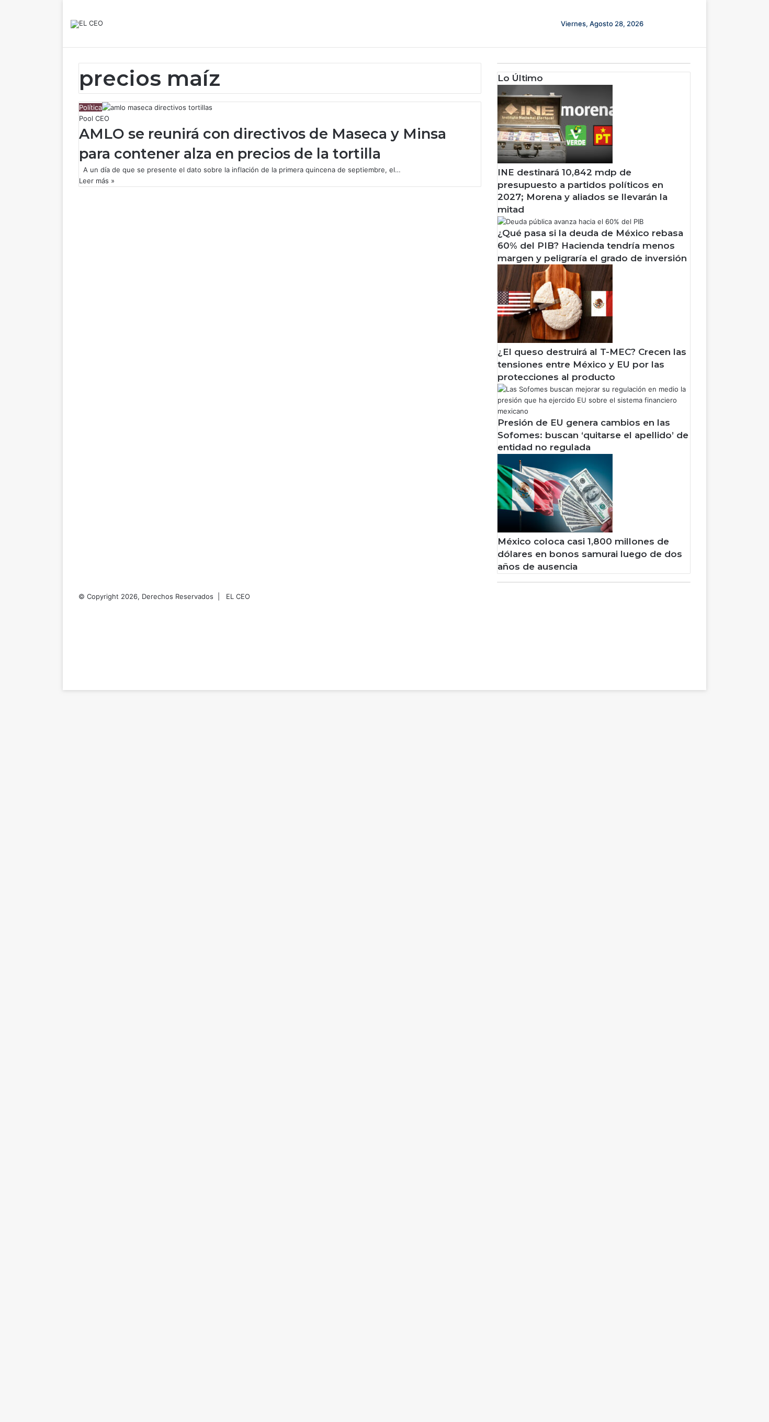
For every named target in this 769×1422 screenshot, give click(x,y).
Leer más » (97, 180)
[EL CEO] (87, 24)
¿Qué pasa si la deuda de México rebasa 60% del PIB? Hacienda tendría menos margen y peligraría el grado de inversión (592, 245)
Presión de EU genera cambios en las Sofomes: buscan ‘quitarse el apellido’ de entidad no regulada (592, 435)
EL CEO (238, 596)
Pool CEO (94, 118)
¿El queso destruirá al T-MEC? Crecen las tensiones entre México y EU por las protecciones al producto (591, 364)
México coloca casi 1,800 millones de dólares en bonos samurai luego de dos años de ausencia (589, 554)
